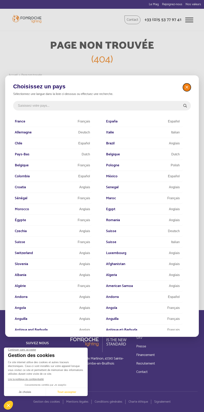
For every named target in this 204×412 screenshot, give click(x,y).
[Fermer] (187, 87)
